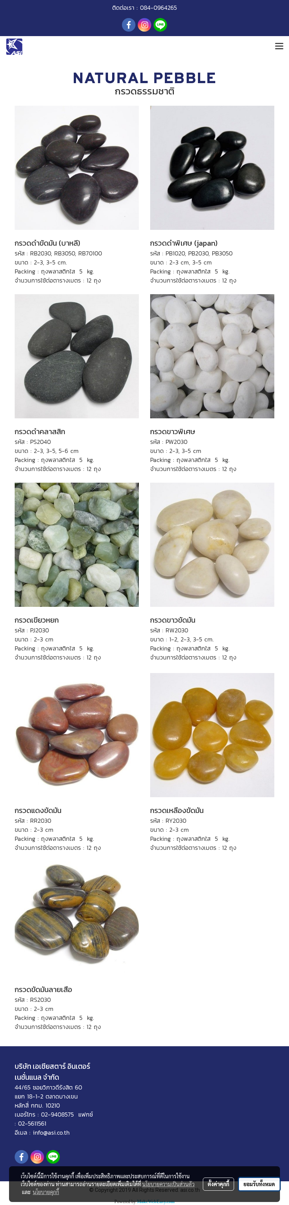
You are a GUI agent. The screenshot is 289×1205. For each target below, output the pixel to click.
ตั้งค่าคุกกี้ (218, 1184)
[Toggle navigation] (279, 46)
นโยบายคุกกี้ (46, 1191)
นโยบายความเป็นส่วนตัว (168, 1184)
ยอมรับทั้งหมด (259, 1184)
